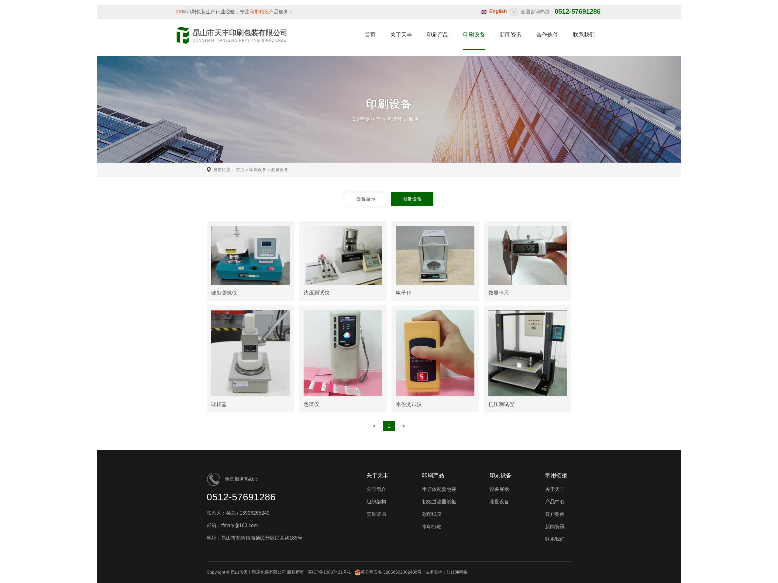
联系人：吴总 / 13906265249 (238, 513)
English (498, 11)
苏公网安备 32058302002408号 (391, 572)
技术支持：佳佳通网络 (446, 572)
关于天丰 (401, 35)
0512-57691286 (241, 497)
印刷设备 (474, 35)
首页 (370, 35)
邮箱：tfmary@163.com (232, 525)
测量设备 (279, 169)
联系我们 (584, 35)
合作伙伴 (547, 35)
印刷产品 (438, 35)
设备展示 (366, 199)
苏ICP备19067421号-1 (329, 572)
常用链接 (556, 475)
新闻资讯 (511, 35)
